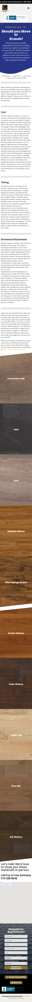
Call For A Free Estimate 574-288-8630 (16, 2)
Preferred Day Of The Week (13, 955)
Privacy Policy (19, 998)
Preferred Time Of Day (11, 961)
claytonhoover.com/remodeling (14, 349)
